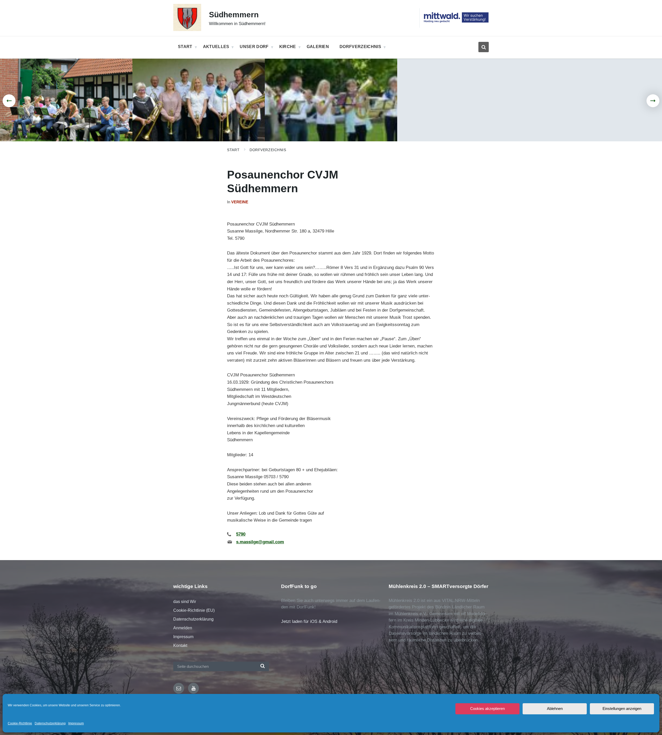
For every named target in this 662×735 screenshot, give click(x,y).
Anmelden (182, 628)
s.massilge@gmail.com (260, 541)
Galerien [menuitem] (318, 46)
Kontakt (180, 645)
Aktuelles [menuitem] (216, 46)
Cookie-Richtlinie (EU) (194, 610)
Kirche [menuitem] (287, 46)
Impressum (76, 723)
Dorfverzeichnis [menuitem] (360, 46)
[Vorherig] (9, 100)
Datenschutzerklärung (50, 723)
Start (233, 150)
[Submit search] (262, 666)
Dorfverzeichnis (268, 150)
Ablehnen (555, 708)
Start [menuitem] (185, 46)
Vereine (239, 202)
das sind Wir (184, 601)
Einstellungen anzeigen (622, 708)
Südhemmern (234, 14)
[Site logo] (187, 29)
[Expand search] (483, 47)
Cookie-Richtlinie (20, 723)
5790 (240, 534)
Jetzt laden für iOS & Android (309, 621)
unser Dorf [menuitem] (254, 46)
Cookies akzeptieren (487, 708)
